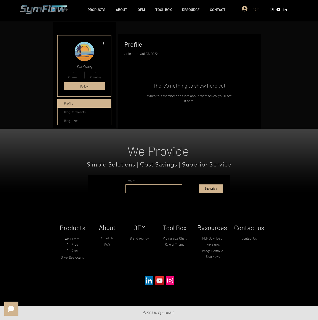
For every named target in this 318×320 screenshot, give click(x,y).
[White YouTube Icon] (278, 9)
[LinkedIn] (285, 9)
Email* (130, 180)
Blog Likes (71, 121)
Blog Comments (75, 112)
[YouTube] (159, 280)
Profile (68, 103)
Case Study (212, 245)
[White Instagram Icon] (271, 9)
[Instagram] (170, 280)
